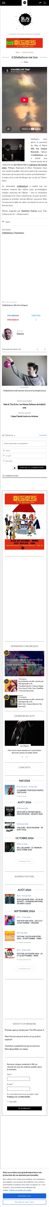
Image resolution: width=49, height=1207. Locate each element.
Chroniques (24, 657)
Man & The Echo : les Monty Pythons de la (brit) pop (24, 404)
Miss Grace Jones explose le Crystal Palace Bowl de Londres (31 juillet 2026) (24, 751)
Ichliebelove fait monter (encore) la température (24, 390)
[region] (24, 1188)
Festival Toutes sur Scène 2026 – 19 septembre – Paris (29, 937)
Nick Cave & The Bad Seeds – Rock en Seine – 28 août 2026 (30, 813)
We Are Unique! (21, 305)
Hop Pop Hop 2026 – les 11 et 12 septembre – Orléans (30, 922)
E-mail (10, 1084)
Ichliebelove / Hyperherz (13, 232)
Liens (7, 222)
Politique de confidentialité (18, 1097)
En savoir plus (24, 861)
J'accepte (13, 1102)
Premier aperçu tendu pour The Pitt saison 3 (24, 1030)
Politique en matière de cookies (20, 1190)
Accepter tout (24, 1196)
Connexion (43, 435)
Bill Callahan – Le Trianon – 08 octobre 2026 (30, 849)
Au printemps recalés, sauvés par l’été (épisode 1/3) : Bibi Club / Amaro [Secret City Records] (31, 702)
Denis (26, 62)
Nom (9, 1074)
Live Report (24, 746)
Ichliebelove (22, 186)
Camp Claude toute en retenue (24, 414)
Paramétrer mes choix (24, 1202)
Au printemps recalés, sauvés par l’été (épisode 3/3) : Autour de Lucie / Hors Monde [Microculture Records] (25, 663)
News (18, 52)
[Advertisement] (24, 268)
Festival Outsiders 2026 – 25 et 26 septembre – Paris (30, 955)
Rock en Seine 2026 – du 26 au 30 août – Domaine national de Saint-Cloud (30, 901)
